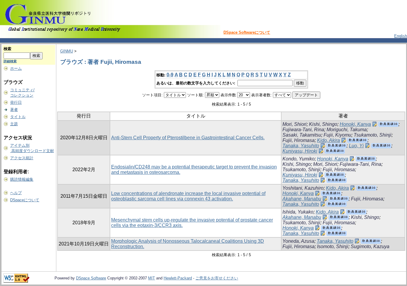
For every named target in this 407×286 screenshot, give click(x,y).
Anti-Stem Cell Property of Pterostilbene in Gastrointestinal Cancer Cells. (188, 137)
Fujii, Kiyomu (337, 134)
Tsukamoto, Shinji (373, 134)
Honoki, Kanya (355, 124)
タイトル (18, 117)
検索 (7, 49)
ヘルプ (16, 193)
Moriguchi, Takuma (347, 129)
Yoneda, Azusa (298, 241)
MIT (151, 278)
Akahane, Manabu (301, 198)
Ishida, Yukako (297, 211)
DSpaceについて (24, 200)
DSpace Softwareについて (246, 32)
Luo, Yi (356, 145)
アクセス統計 (21, 158)
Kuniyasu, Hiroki (299, 151)
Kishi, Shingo (323, 124)
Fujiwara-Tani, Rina (303, 129)
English (400, 36)
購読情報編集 (21, 179)
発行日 (16, 102)
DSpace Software (91, 278)
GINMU (66, 51)
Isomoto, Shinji (332, 246)
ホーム (16, 68)
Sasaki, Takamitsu (301, 134)
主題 (14, 124)
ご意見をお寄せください (216, 278)
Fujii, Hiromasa (298, 140)
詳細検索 (10, 61)
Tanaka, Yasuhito (300, 145)
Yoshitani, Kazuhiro (303, 188)
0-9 (170, 74)
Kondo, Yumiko (298, 158)
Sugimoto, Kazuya (370, 246)
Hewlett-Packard (178, 278)
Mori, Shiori (294, 124)
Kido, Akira (328, 140)
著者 (14, 109)
